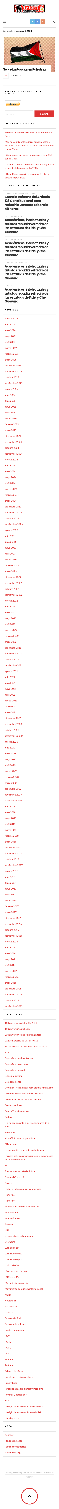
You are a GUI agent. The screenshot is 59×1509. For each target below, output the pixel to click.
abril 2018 (10, 823)
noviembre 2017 (13, 853)
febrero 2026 (12, 353)
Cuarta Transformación (17, 1111)
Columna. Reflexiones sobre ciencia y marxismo (29, 1087)
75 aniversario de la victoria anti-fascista (26, 1046)
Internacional (11, 1212)
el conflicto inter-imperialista (20, 1138)
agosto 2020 (11, 741)
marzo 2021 (11, 700)
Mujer (8, 1294)
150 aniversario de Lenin (17, 1028)
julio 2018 (10, 806)
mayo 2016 (10, 959)
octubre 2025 (12, 377)
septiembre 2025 (14, 383)
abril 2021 (10, 694)
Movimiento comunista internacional (24, 1288)
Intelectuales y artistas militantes (22, 1206)
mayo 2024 (10, 477)
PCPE (8, 1341)
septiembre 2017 (14, 865)
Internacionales (13, 1218)
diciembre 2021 (13, 647)
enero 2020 (10, 782)
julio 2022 (10, 606)
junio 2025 (10, 400)
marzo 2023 (11, 559)
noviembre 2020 (13, 724)
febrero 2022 (12, 635)
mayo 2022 (10, 618)
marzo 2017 (11, 900)
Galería (8, 1182)
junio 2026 (10, 330)
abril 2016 (10, 965)
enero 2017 (10, 912)
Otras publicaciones (15, 1324)
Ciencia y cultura (13, 1075)
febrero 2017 (12, 906)
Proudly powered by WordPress (18, 1472)
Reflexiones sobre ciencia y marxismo (24, 1388)
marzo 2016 (11, 970)
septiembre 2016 (14, 935)
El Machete (10, 1144)
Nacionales (10, 1300)
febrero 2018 (12, 835)
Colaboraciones (13, 1081)
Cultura (8, 1116)
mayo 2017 (10, 888)
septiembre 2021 (14, 665)
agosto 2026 (11, 318)
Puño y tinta (11, 1382)
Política (17, 75)
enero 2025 (10, 430)
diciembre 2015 (13, 988)
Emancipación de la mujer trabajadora (24, 1149)
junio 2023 (10, 541)
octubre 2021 (12, 659)
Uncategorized (12, 1418)
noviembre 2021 (13, 653)
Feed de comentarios (15, 1446)
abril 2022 (10, 624)
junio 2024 (10, 471)
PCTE (8, 1347)
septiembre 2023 (14, 524)
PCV (7, 1353)
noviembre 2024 (13, 441)
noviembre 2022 (13, 582)
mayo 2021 (10, 688)
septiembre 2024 (14, 453)
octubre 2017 (12, 859)
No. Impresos (12, 1306)
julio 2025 (10, 394)
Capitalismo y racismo (16, 1064)
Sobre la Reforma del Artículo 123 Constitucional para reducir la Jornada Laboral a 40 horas (27, 203)
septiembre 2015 (14, 1006)
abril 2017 (10, 894)
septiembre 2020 (14, 735)
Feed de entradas (13, 1440)
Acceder (9, 1434)
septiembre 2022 (14, 594)
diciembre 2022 (13, 577)
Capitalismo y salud (15, 1069)
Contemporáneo (13, 1105)
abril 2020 (10, 765)
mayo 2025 (10, 406)
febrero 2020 (12, 776)
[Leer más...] (6, 76)
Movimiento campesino (17, 1282)
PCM (7, 1335)
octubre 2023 (12, 518)
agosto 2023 (11, 530)
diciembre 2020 (13, 718)
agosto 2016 (11, 941)
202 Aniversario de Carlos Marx (21, 1040)
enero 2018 (10, 841)
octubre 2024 (12, 447)
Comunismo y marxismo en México (23, 1099)
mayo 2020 (10, 759)
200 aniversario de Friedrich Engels (23, 1034)
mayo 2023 (10, 547)
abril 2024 (10, 483)
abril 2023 (10, 553)
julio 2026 (10, 324)
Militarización (12, 1277)
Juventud (9, 1224)
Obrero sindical (13, 1318)
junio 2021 (10, 682)
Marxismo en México (16, 1271)
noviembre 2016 (13, 923)
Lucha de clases (13, 1247)
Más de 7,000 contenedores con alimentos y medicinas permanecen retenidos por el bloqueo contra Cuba (29, 145)
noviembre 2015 (13, 994)
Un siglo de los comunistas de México (24, 1406)
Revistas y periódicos (16, 1394)
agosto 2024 (11, 459)
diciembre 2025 (13, 365)
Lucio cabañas (12, 1265)
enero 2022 (10, 641)
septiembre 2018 (14, 800)
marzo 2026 (11, 347)
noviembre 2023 (13, 512)
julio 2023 (10, 535)
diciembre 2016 (13, 918)
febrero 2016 (12, 976)
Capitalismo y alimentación (19, 1058)
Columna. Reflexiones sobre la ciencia (24, 1093)
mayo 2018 (10, 818)
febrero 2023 (12, 565)
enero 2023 (10, 571)
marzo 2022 (11, 629)
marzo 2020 (11, 771)
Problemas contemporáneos (19, 1376)
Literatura (10, 1241)
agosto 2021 (11, 671)
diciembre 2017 (13, 847)
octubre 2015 (12, 1000)
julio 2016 (10, 947)
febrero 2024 (12, 494)
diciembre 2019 (13, 788)
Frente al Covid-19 (14, 1177)
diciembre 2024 (13, 436)
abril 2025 (10, 412)
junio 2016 (10, 953)
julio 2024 (10, 465)
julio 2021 (10, 677)
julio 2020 (10, 747)
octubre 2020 (12, 729)
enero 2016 (10, 982)
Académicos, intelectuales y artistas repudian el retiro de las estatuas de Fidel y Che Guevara (27, 226)
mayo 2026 (10, 336)
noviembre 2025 (13, 371)
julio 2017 (10, 876)
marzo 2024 (11, 488)
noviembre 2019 (13, 794)
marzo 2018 (11, 829)
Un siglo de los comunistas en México (24, 1412)
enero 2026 (10, 359)
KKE (7, 1230)
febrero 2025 (12, 424)
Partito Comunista (14, 1329)
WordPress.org (13, 1452)
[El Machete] (29, 9)
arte (7, 1052)
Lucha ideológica (13, 1253)
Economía (10, 1132)
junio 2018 (10, 812)
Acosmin (29, 1476)
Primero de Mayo (14, 1371)
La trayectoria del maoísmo (19, 1235)
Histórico (10, 1194)
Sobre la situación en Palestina (24, 69)
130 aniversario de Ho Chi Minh (21, 1022)
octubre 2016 (12, 929)
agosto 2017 (11, 870)
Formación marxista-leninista (20, 1171)
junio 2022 (10, 612)
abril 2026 (10, 341)
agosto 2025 (11, 388)
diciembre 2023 (13, 506)
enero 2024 (10, 500)
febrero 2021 (12, 706)
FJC (6, 1165)
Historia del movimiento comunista (23, 1188)
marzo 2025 (11, 418)
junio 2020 (10, 753)
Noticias (9, 1312)
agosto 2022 (11, 600)
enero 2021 (10, 712)
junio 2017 (10, 882)
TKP (7, 1400)
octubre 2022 (12, 588)
